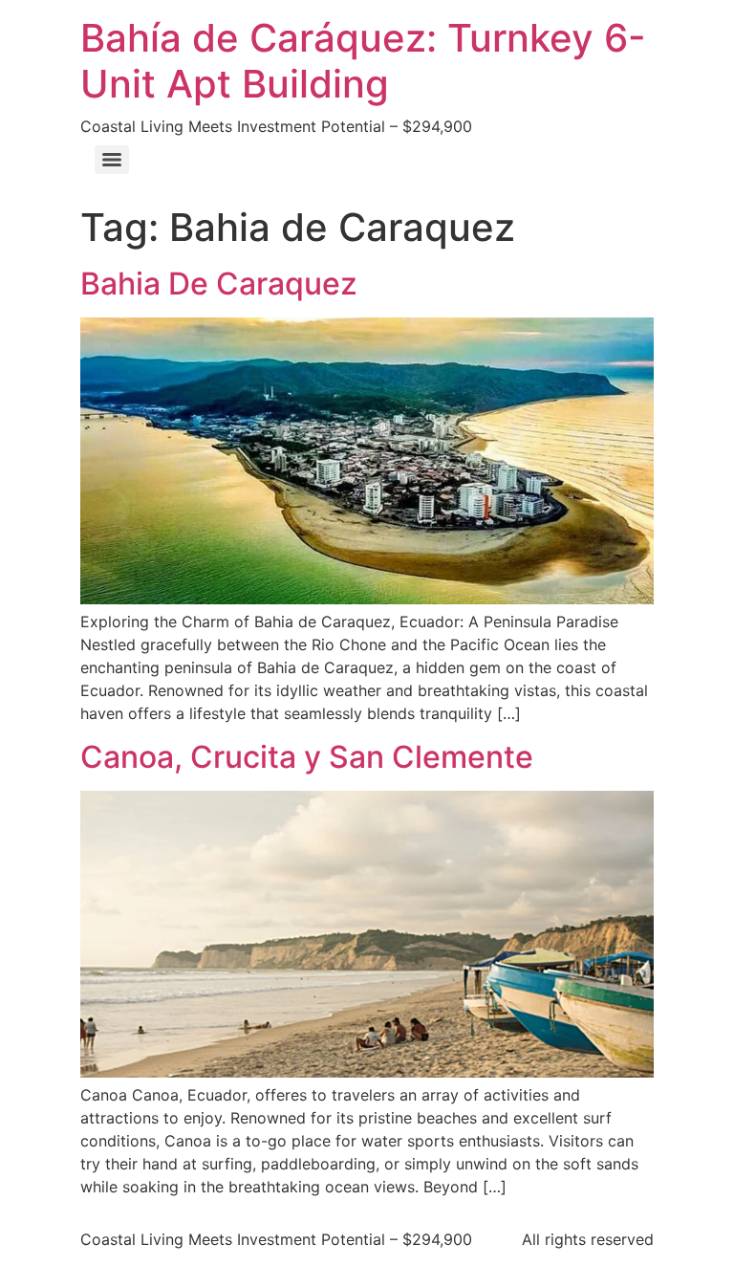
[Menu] (112, 159)
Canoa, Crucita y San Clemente (306, 756)
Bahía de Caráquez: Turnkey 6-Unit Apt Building (363, 60)
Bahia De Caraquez (218, 283)
